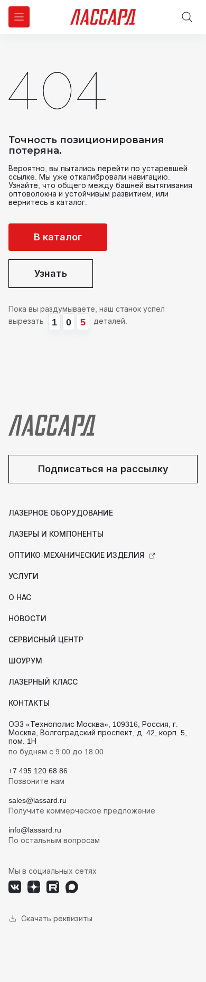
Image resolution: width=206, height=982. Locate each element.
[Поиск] (187, 16)
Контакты (29, 702)
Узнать (50, 273)
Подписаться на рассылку (103, 468)
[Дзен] (33, 887)
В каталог (58, 236)
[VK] (14, 887)
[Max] (71, 887)
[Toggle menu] (19, 16)
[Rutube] (52, 887)
